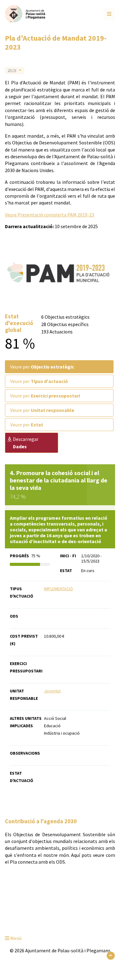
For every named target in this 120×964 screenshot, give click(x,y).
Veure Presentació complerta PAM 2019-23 (49, 215)
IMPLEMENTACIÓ (58, 588)
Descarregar (25, 443)
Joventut (52, 691)
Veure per (42, 367)
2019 (12, 70)
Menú (15, 938)
